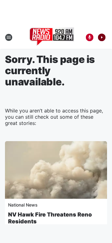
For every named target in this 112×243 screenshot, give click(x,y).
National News (23, 204)
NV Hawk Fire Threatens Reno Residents (50, 218)
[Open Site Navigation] (8, 37)
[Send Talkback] (89, 37)
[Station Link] (51, 37)
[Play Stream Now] (101, 37)
